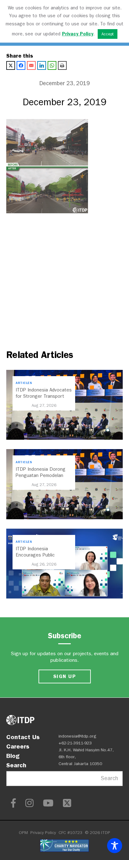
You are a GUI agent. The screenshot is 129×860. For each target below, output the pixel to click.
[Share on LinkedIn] (41, 65)
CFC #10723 (70, 832)
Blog (12, 755)
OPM (23, 832)
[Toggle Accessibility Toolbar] (114, 845)
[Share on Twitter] (10, 65)
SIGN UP (64, 676)
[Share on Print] (62, 65)
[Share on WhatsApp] (52, 65)
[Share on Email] (31, 65)
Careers (17, 746)
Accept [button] (107, 34)
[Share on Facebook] (21, 65)
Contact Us (23, 737)
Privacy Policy (43, 832)
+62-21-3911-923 (75, 743)
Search (16, 765)
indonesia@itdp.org (77, 736)
